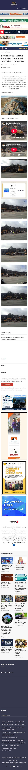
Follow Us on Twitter (7, 673)
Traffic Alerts (22, 762)
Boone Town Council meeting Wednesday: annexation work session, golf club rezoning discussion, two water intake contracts (21, 587)
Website (3, 372)
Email (3, 365)
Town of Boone (14, 745)
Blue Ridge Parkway (7, 727)
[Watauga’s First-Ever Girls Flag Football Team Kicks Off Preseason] (21, 598)
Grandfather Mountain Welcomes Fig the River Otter (20, 622)
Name (3, 359)
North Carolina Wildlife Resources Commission (13, 742)
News (8, 52)
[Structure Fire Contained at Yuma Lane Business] (7, 577)
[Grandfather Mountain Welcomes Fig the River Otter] (21, 616)
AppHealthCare (19, 721)
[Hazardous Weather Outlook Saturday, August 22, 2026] (7, 642)
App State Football (7, 724)
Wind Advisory (6, 750)
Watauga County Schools (9, 748)
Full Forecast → (23, 48)
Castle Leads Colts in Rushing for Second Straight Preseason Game (7, 606)
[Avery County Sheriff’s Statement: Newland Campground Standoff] (21, 643)
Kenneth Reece (5, 65)
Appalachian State (7, 721)
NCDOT (20, 740)
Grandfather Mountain (8, 735)
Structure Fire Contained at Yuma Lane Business (6, 584)
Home (4, 52)
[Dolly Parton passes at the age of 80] (21, 560)
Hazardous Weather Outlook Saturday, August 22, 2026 (7, 649)
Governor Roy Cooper (19, 732)
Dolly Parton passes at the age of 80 (20, 566)
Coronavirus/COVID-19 (8, 729)
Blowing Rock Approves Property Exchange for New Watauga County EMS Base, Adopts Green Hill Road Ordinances (6, 630)
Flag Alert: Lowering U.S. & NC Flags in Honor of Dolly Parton (6, 567)
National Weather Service (8, 740)
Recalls (5, 745)
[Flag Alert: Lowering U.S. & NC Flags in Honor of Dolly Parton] (7, 560)
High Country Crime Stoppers (9, 737)
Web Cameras (14, 762)
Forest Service (6, 732)
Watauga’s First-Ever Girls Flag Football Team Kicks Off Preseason (21, 606)
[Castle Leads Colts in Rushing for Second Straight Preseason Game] (7, 598)
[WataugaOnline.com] (14, 3)
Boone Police (19, 727)
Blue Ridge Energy (20, 724)
